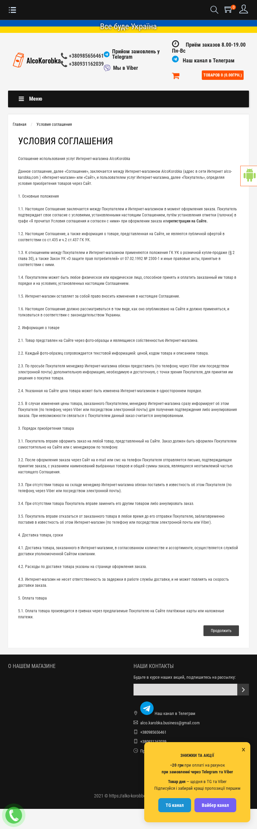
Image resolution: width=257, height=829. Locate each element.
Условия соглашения (54, 124)
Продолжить (221, 630)
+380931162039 (86, 64)
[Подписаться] (243, 689)
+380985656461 (86, 56)
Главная (19, 124)
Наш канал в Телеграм (208, 60)
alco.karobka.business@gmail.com (170, 722)
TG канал (175, 805)
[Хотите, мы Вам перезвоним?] (13, 815)
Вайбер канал (215, 805)
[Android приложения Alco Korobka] (248, 176)
